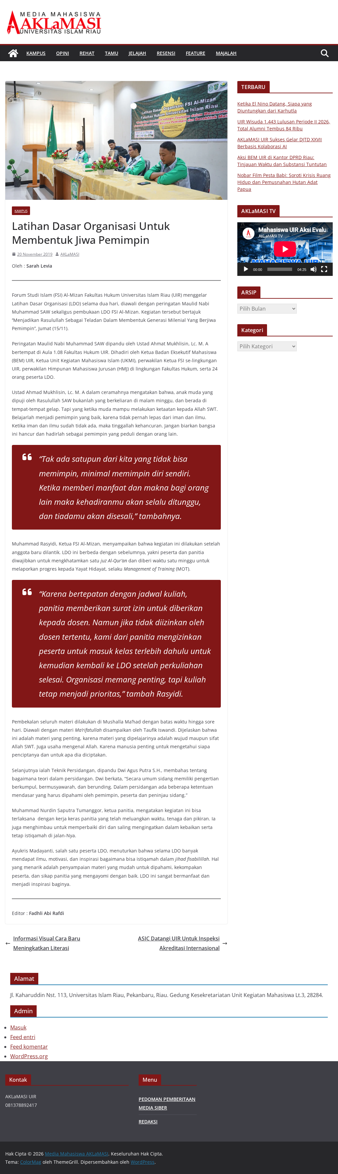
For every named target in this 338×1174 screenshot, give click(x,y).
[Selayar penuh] (324, 269)
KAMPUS (36, 53)
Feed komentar (29, 1046)
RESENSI (166, 53)
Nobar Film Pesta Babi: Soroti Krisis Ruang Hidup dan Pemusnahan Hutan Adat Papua (284, 182)
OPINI (62, 53)
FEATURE (195, 53)
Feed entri (22, 1037)
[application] (285, 249)
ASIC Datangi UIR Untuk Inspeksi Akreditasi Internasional (179, 943)
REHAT (87, 53)
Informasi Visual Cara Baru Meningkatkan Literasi (46, 943)
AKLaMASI (69, 254)
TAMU (111, 53)
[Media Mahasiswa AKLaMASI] (13, 53)
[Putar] (246, 269)
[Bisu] (313, 269)
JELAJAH (137, 53)
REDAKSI (148, 1121)
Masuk (18, 1027)
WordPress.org (29, 1056)
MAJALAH (226, 53)
